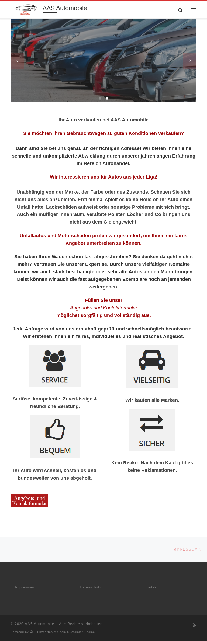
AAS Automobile (39, 624)
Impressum (24, 587)
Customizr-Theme (81, 631)
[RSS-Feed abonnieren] (194, 625)
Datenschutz (90, 587)
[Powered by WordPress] (31, 631)
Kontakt (150, 587)
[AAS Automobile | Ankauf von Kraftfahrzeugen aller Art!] (26, 9)
